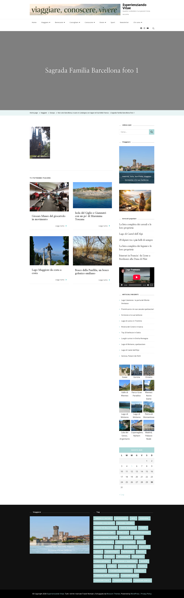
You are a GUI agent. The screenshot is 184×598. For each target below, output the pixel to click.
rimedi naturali (102, 561)
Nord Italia (139, 176)
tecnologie (100, 571)
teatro (142, 566)
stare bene (99, 566)
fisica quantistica (103, 547)
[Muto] (148, 286)
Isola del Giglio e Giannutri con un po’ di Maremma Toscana (90, 216)
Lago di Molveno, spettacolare (133, 344)
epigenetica (126, 537)
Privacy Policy (146, 594)
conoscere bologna (140, 533)
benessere (144, 518)
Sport (113, 22)
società (144, 561)
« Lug (121, 494)
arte (133, 518)
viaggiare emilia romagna (106, 576)
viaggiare (140, 571)
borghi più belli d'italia (105, 528)
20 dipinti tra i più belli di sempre (136, 240)
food (118, 547)
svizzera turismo (127, 566)
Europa (52, 113)
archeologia (121, 518)
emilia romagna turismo (105, 537)
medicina (144, 547)
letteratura (131, 547)
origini (141, 552)
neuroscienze (112, 552)
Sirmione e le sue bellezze (137, 180)
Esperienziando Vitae (134, 6)
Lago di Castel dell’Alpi (131, 234)
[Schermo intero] (151, 286)
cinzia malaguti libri (104, 533)
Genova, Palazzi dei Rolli (131, 356)
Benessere (59, 22)
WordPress (135, 594)
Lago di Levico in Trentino (131, 321)
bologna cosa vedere (104, 523)
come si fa (123, 533)
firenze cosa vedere (125, 542)
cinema (143, 528)
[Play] (122, 286)
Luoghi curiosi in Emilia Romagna (134, 338)
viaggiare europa (129, 576)
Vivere (102, 22)
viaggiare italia (102, 580)
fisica (141, 542)
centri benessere (128, 528)
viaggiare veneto (142, 580)
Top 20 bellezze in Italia (131, 332)
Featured (125, 176)
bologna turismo (125, 523)
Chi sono (137, 22)
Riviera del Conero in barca (132, 327)
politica (109, 557)
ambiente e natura (103, 518)
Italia (132, 176)
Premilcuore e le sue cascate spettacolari (137, 309)
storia (112, 566)
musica (98, 552)
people (98, 557)
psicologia (138, 557)
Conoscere (89, 22)
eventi (139, 537)
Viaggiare (45, 22)
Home (34, 22)
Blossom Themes (113, 594)
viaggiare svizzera (122, 580)
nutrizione (128, 552)
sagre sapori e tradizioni (125, 561)
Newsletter (124, 22)
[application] (136, 277)
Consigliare (74, 22)
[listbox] (136, 165)
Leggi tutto (59, 226)
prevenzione (123, 557)
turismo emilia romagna (120, 571)
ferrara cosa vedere (103, 542)
